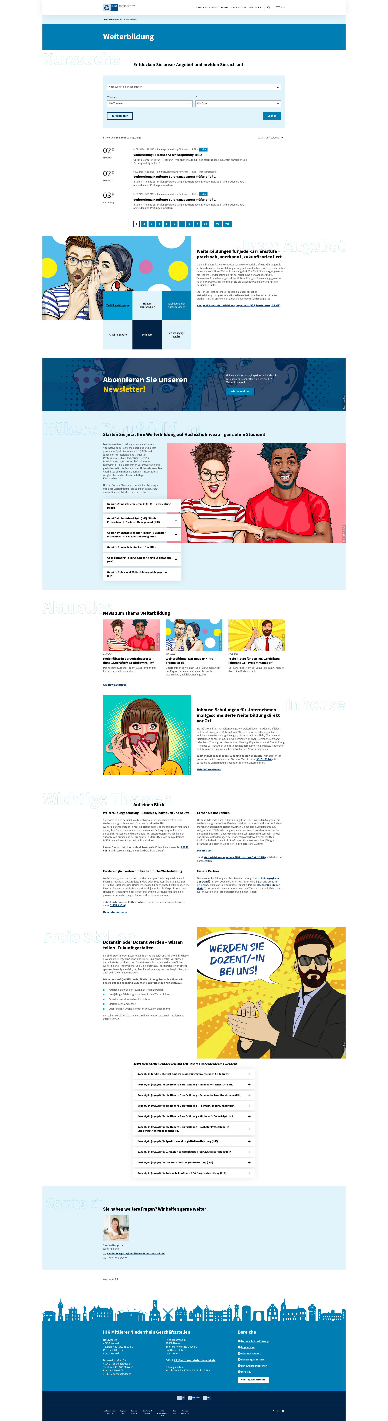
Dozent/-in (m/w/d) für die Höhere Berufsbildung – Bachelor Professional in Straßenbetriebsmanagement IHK (183, 1129)
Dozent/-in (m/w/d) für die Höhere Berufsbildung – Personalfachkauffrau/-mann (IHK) (189, 1095)
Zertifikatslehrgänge (117, 305)
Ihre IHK (246, 1372)
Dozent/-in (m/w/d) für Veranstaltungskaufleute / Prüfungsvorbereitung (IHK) (184, 1152)
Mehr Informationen (209, 769)
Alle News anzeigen (115, 685)
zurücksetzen (120, 116)
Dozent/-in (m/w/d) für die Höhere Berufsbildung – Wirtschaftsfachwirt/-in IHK (185, 1116)
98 (217, 224)
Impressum (247, 1347)
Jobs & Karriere (255, 7)
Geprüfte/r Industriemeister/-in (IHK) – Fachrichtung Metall (139, 506)
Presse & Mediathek (238, 7)
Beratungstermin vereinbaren (207, 7)
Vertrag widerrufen (253, 1379)
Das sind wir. (205, 851)
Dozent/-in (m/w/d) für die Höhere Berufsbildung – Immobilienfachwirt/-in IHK (185, 1085)
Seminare (147, 335)
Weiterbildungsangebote (235, 857)
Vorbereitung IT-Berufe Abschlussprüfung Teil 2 (167, 155)
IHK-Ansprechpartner (254, 1366)
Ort (198, 97)
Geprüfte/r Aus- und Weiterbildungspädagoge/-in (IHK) (137, 574)
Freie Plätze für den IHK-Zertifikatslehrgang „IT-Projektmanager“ (254, 660)
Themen (112, 97)
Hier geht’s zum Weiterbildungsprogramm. (238, 305)
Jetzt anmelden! (240, 391)
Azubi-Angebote (118, 335)
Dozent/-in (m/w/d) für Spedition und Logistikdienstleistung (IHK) (177, 1141)
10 (205, 224)
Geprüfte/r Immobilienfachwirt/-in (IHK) (131, 547)
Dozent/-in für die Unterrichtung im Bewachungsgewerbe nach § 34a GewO (183, 1074)
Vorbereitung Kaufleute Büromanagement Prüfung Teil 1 (174, 199)
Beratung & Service (252, 1360)
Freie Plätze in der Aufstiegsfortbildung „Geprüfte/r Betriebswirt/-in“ (128, 660)
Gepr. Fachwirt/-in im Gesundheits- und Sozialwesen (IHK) (139, 559)
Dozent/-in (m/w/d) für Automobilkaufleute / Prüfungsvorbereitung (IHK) (181, 1173)
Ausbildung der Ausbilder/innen (176, 305)
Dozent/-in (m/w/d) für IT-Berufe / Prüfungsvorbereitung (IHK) (175, 1162)
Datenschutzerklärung (255, 1341)
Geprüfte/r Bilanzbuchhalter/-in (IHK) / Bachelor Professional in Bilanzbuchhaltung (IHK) (136, 534)
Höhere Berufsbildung (147, 305)
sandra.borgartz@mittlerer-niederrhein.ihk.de (136, 1253)
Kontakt (224, 7)
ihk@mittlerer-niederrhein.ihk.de (194, 1360)
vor (227, 224)
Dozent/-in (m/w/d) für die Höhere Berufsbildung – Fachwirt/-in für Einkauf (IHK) (186, 1106)
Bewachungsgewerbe (176, 334)
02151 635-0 (264, 759)
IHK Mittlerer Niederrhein (112, 19)
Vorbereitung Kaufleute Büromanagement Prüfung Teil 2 (174, 176)
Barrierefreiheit (251, 1353)
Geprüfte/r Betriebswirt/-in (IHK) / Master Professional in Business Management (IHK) (133, 520)
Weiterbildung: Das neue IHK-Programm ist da (190, 660)
